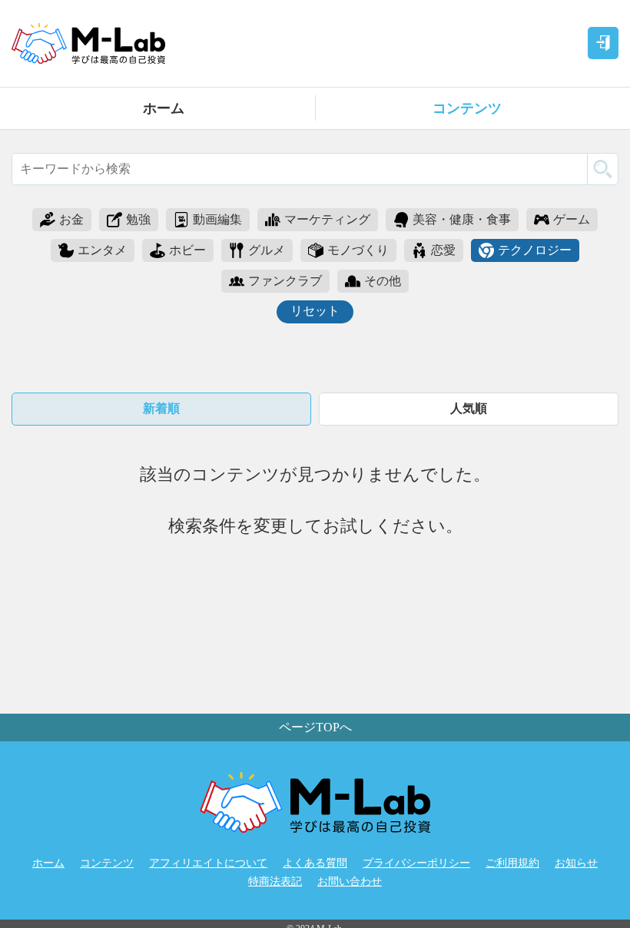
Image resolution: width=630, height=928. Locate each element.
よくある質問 (315, 863)
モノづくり (358, 250)
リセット (315, 310)
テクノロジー (535, 250)
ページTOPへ (315, 727)
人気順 (468, 408)
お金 (71, 219)
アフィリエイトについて (208, 863)
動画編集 (217, 219)
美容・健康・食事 (462, 219)
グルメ (266, 250)
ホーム (163, 108)
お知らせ (576, 863)
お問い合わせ (349, 881)
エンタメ (102, 250)
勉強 (138, 219)
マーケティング (327, 219)
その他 (382, 280)
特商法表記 (275, 881)
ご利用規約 (512, 863)
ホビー (187, 250)
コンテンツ (467, 108)
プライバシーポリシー (416, 863)
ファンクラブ (285, 280)
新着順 (161, 408)
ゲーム (571, 219)
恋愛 (443, 250)
